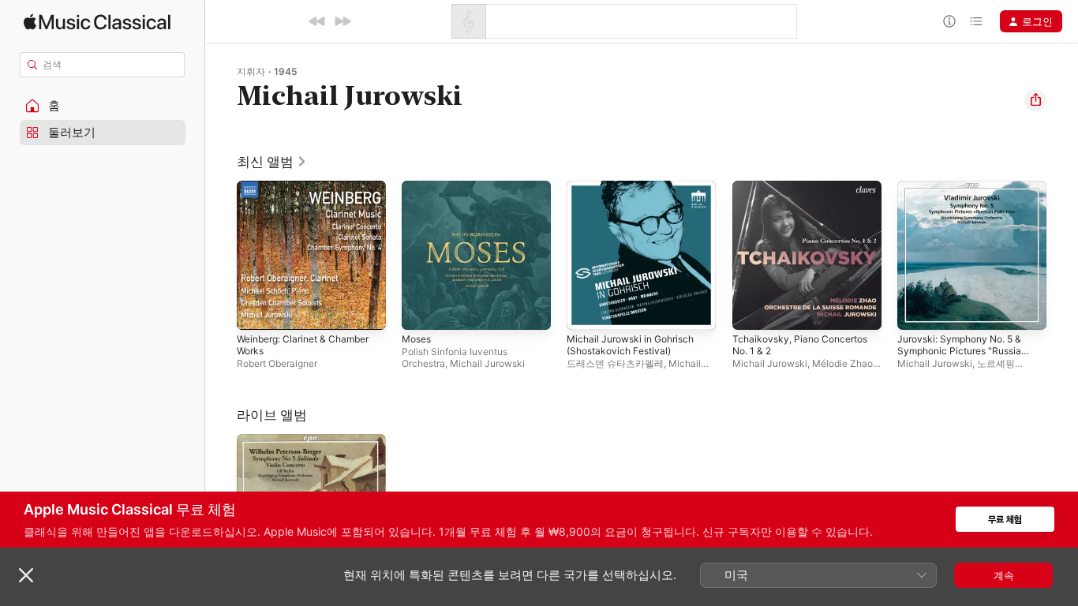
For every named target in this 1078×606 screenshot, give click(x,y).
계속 (1004, 575)
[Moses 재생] (421, 310)
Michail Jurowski (487, 363)
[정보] (949, 21)
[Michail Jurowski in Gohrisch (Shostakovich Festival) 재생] (586, 310)
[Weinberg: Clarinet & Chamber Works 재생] (256, 310)
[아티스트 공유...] (1035, 100)
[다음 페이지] (1062, 255)
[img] (97, 21)
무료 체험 (1005, 520)
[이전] (317, 21)
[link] (272, 161)
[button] (103, 106)
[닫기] (26, 575)
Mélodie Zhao (842, 363)
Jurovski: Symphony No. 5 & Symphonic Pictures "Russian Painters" (968, 200)
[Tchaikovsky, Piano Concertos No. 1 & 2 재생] (752, 310)
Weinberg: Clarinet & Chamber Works (310, 193)
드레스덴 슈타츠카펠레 (615, 363)
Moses (418, 187)
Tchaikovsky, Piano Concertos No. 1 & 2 (805, 193)
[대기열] (976, 21)
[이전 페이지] (221, 255)
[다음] (342, 21)
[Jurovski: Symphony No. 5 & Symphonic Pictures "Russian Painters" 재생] (917, 310)
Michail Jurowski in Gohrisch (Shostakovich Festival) (637, 193)
